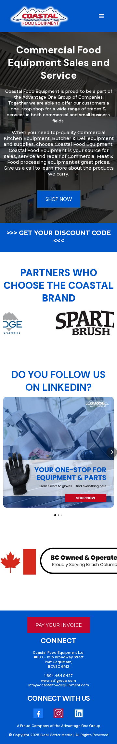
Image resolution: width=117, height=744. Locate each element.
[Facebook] (38, 713)
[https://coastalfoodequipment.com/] (39, 16)
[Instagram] (58, 713)
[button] (100, 16)
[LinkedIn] (79, 713)
